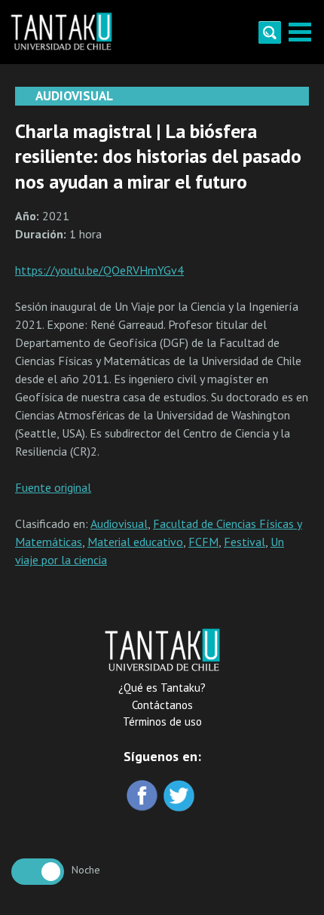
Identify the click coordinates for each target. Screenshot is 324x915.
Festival (244, 541)
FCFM (203, 541)
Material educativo (135, 541)
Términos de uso (162, 721)
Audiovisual (119, 523)
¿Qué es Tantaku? (162, 687)
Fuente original (53, 487)
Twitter (180, 797)
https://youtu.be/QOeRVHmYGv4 (99, 270)
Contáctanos (162, 705)
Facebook (143, 797)
